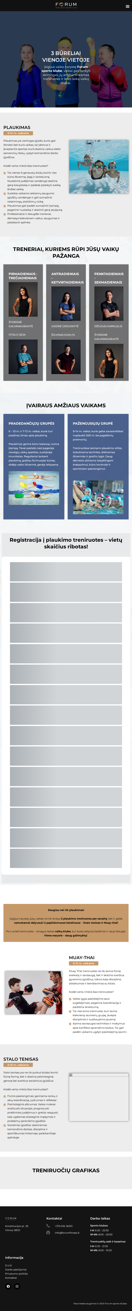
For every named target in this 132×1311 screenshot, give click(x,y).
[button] (18, 133)
